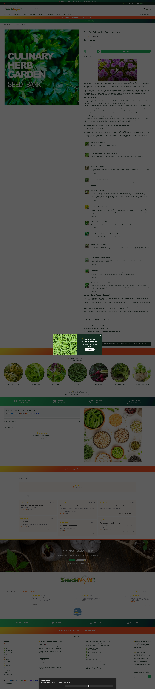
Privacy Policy (66, 682)
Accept (77, 686)
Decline (101, 686)
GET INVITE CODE (89, 349)
